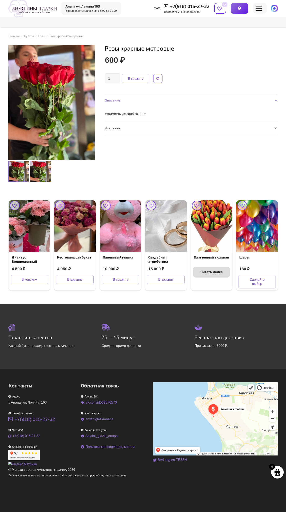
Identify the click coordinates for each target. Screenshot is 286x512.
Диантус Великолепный (24, 259)
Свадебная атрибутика (158, 259)
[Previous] (14, 245)
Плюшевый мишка (118, 257)
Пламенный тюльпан (211, 257)
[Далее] (272, 245)
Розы (41, 36)
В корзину (135, 78)
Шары (244, 257)
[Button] (239, 8)
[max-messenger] (274, 8)
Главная (14, 36)
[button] (259, 8)
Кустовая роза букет (74, 257)
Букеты (29, 36)
